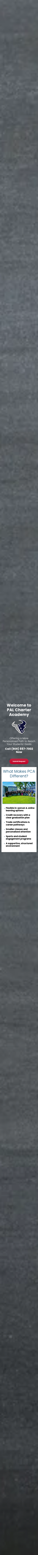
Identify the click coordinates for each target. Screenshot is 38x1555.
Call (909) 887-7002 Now (19, 750)
